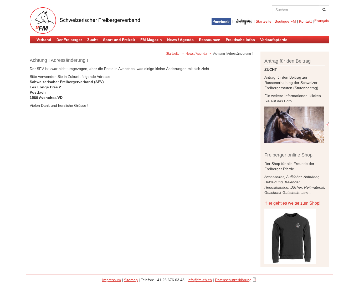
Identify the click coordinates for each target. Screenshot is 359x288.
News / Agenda (180, 40)
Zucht (92, 40)
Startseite (263, 21)
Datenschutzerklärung (233, 280)
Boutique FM (285, 21)
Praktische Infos (240, 40)
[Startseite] (93, 20)
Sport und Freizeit (119, 40)
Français (321, 20)
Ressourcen (209, 40)
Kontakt (305, 21)
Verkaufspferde (273, 40)
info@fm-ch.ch (200, 280)
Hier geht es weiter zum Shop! (292, 203)
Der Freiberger (69, 40)
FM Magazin (151, 40)
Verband (44, 40)
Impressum (111, 280)
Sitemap (131, 280)
